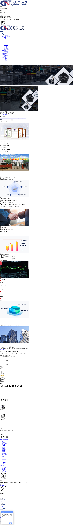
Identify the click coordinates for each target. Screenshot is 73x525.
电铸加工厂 (6, 118)
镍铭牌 (3, 447)
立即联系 (2, 349)
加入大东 (4, 471)
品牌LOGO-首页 (5, 35)
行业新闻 (6, 55)
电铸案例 (4, 50)
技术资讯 (4, 54)
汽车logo (5, 37)
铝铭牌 (5, 47)
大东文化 (6, 59)
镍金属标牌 (6, 45)
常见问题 (6, 56)
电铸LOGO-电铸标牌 (6, 36)
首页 (1, 114)
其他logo (3, 445)
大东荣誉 (6, 60)
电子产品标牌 (6, 49)
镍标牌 (5, 44)
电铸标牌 (6, 46)
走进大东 (4, 57)
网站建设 (2, 485)
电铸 (8, 118)
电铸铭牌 (10, 118)
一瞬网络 (5, 485)
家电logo (5, 38)
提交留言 (2, 377)
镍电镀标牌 (24, 118)
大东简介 (6, 58)
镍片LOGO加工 (15, 118)
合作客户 (6, 52)
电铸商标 (6, 48)
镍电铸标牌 (20, 118)
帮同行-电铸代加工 (5, 53)
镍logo (3, 444)
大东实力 (4, 470)
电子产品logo (6, 39)
